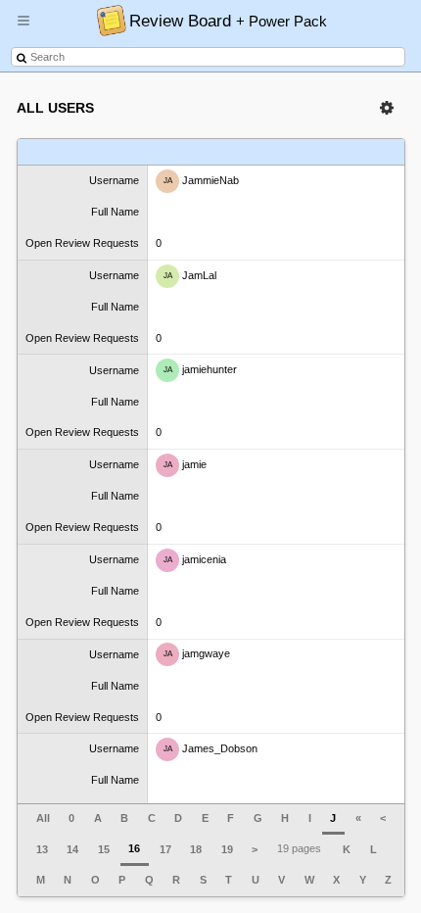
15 (104, 849)
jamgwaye (197, 653)
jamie (186, 464)
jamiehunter (201, 369)
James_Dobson (211, 748)
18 (196, 849)
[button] (23, 28)
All (43, 818)
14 (72, 849)
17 (165, 849)
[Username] (83, 152)
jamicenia (195, 559)
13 (42, 849)
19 (227, 849)
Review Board (228, 20)
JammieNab (202, 180)
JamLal (190, 274)
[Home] (106, 19)
